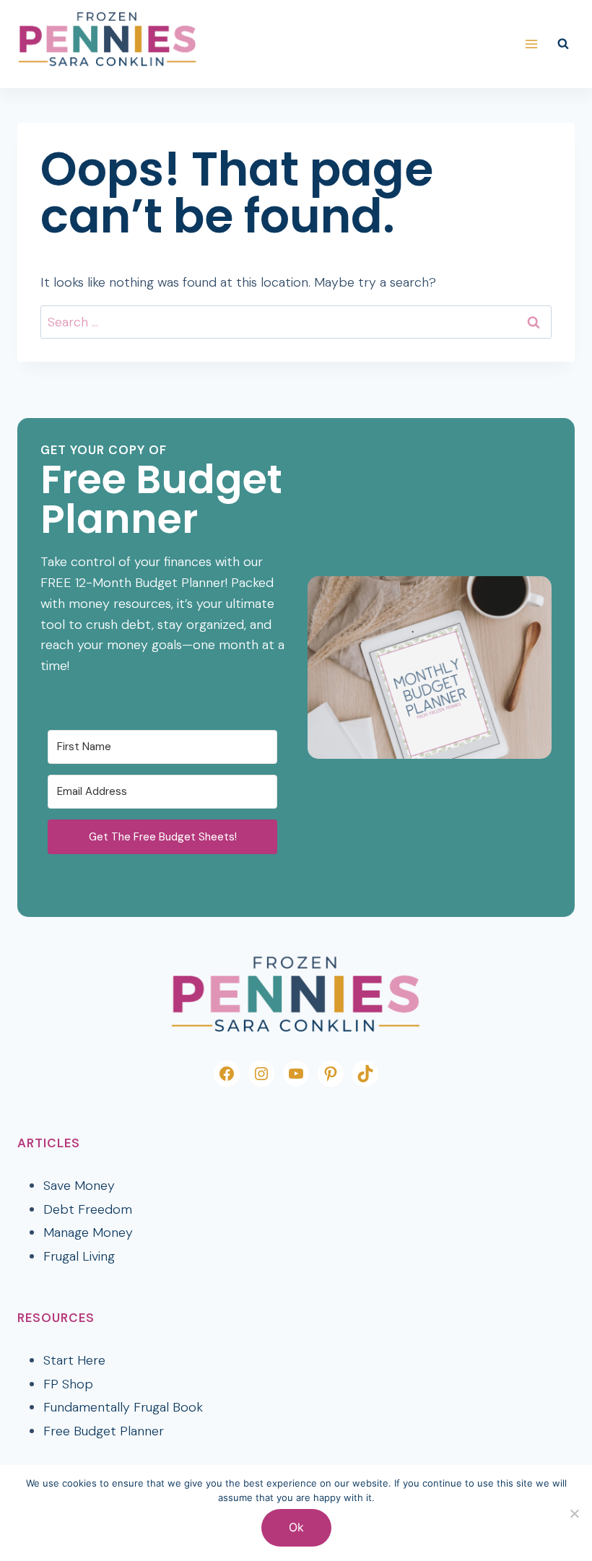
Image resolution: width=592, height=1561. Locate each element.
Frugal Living (79, 1256)
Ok (296, 1527)
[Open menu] (531, 43)
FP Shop (68, 1384)
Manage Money (88, 1232)
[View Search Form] (563, 44)
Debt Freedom (87, 1209)
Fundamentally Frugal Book (123, 1407)
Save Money (79, 1185)
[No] (574, 1513)
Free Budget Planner (103, 1431)
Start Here (74, 1360)
